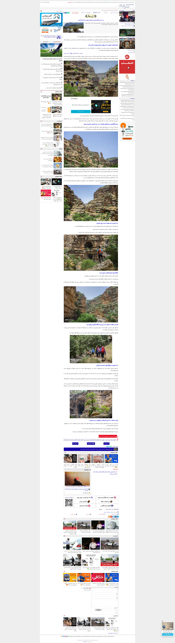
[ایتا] (109, 517)
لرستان (105, 512)
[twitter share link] (64, 13)
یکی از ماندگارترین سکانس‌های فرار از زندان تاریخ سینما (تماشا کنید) (78, 486)
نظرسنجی (120, 2)
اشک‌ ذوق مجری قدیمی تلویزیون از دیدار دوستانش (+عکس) (128, 92)
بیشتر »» (122, 10)
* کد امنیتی (116, 608)
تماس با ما (129, 2)
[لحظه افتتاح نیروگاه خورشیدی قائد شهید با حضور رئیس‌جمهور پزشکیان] (127, 16)
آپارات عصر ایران (84, 506)
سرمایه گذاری (167, 634)
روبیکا (71, 53)
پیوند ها (110, 2)
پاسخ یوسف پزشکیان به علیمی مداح (53, 88)
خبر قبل (76, 443)
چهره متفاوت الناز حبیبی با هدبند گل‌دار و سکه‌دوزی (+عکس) (127, 89)
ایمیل (117, 593)
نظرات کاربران (91, 444)
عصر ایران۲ (106, 636)
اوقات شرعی (113, 2)
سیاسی (103, 2)
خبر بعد (105, 443)
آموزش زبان (69, 2)
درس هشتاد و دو (131, 52)
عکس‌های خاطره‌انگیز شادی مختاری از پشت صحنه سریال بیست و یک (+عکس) (128, 95)
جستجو (123, 2)
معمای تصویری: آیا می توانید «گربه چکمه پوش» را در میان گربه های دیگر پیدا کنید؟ (127, 104)
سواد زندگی (106, 2)
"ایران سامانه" (85, 641)
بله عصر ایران (66, 53)
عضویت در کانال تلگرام (78, 53)
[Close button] (173, 621)
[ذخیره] (95, 12)
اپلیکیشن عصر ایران (69, 497)
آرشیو (126, 2)
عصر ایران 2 (73, 2)
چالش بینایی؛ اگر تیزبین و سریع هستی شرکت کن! (128, 113)
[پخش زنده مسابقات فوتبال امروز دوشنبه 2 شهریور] (51, 50)
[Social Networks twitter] (109, 446)
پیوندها (87, 636)
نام (117, 589)
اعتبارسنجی (89, 590)
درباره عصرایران (101, 636)
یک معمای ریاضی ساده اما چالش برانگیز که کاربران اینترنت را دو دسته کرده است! (127, 107)
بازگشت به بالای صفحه (112, 633)
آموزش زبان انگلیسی (106, 506)
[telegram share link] (67, 13)
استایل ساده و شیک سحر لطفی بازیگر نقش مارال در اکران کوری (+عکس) (127, 83)
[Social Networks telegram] (107, 446)
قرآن (81, 2)
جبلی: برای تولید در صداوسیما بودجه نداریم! (128, 26)
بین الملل (92, 2)
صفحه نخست (117, 12)
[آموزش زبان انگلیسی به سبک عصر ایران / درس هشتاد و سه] (127, 43)
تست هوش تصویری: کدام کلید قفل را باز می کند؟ (127, 119)
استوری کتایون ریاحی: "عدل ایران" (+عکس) (52, 74)
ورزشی (95, 2)
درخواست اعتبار (81, 111)
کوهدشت (108, 512)
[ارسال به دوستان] (94, 12)
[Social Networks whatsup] (111, 446)
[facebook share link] (65, 13)
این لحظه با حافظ (105, 502)
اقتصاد (100, 2)
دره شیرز (111, 512)
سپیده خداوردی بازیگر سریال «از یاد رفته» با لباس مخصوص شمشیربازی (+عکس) (127, 86)
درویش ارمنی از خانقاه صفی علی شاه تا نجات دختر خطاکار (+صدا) (48, 36)
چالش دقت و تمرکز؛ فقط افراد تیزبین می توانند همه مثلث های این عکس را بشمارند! (128, 101)
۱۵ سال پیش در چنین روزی (83, 498)
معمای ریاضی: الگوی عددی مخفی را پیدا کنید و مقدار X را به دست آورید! (128, 110)
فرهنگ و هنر (88, 2)
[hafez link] (90, 16)
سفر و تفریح (112, 12)
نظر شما (116, 587)
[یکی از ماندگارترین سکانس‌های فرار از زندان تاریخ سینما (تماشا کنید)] (77, 479)
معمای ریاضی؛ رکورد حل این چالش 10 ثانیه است (127, 116)
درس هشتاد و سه (131, 50)
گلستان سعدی (83, 502)
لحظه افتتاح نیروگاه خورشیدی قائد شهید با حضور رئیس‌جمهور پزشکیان (127, 23)
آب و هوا (117, 2)
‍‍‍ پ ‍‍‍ (98, 12)
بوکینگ (85, 590)
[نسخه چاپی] (93, 12)
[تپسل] (71, 98)
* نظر (117, 598)
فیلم (76, 2)
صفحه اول (132, 2)
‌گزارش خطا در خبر (75, 12)
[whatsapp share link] (68, 13)
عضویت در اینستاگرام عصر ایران (105, 498)
